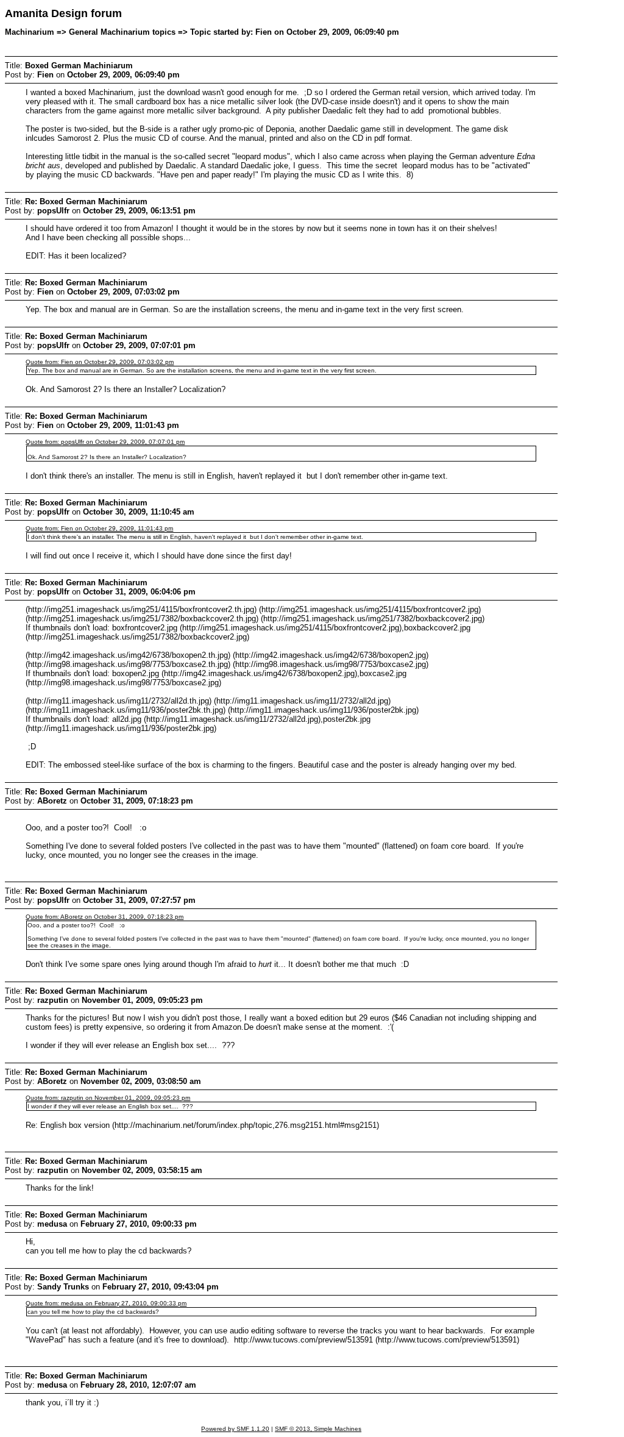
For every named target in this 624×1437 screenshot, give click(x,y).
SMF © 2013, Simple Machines (318, 1428)
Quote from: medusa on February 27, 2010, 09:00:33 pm (106, 1303)
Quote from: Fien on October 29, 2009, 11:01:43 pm (99, 528)
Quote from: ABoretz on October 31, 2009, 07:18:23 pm (104, 916)
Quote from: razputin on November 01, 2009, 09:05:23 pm (108, 1097)
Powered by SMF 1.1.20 (235, 1428)
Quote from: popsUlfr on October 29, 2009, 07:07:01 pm (105, 441)
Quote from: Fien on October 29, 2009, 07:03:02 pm (100, 361)
